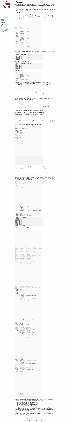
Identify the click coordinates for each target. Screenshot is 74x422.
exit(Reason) (18, 104)
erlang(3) (32, 177)
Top (2, 13)
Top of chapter (5, 29)
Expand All (3, 19)
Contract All (3, 20)
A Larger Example (39, 4)
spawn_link (30, 121)
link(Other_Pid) (46, 106)
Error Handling (5, 31)
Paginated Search (5, 17)
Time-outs (5, 30)
